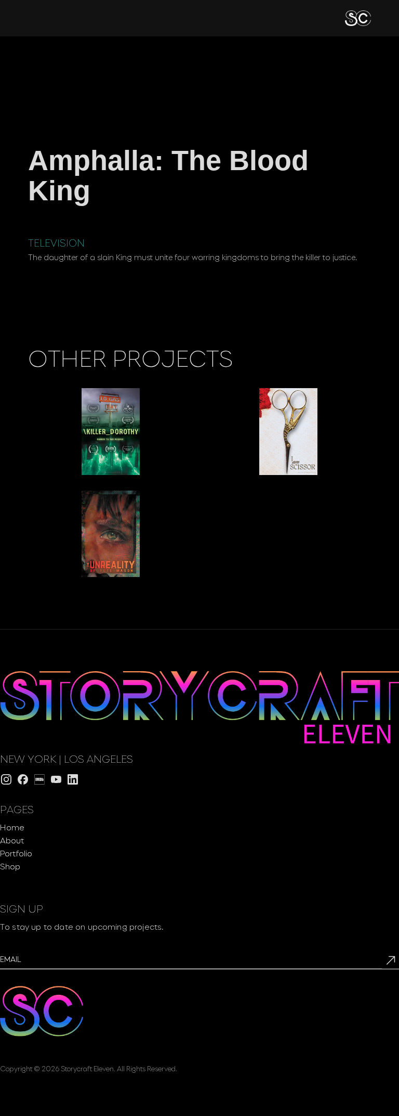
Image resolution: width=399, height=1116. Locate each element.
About (12, 839)
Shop (10, 866)
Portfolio (16, 852)
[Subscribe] (390, 960)
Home (12, 826)
